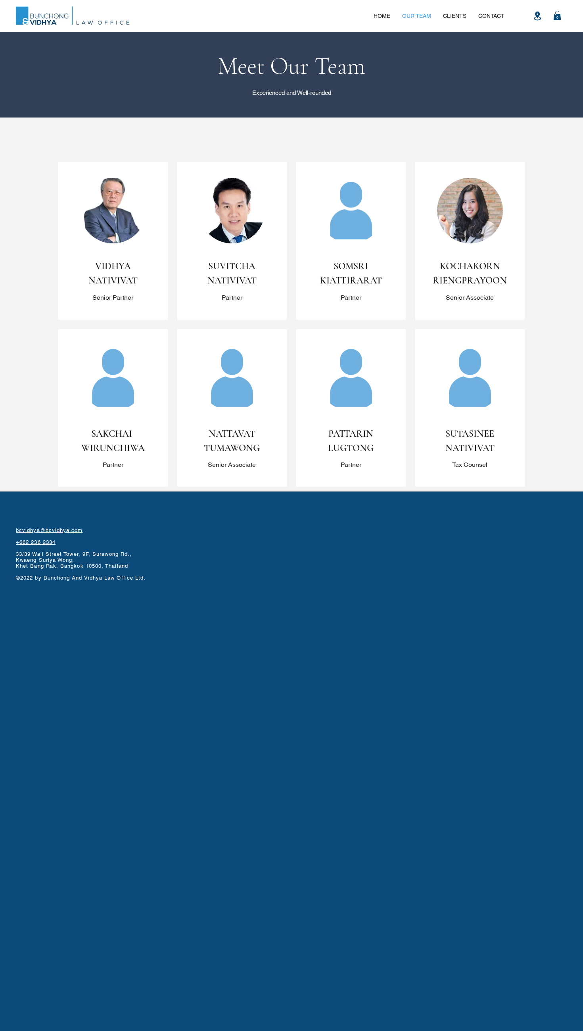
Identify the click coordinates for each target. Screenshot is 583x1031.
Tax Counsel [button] (469, 464)
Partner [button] (232, 297)
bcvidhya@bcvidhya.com (49, 530)
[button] (557, 15)
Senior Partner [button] (112, 297)
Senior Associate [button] (470, 297)
